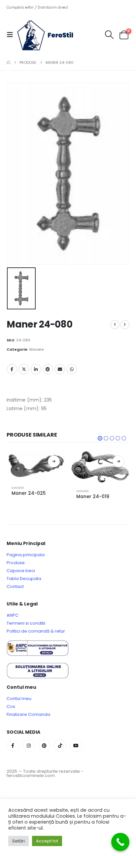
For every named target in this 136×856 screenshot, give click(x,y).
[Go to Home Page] (8, 62)
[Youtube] (76, 745)
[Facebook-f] (13, 745)
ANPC (12, 615)
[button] (12, 34)
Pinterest (48, 369)
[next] (124, 324)
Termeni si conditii (26, 623)
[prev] (114, 324)
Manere (36, 349)
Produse (16, 563)
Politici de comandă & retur (36, 631)
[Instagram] (28, 745)
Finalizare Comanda (28, 714)
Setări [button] (18, 841)
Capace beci (21, 570)
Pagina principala (26, 555)
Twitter (23, 369)
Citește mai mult (54, 461)
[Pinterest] (44, 745)
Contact (15, 586)
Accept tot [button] (47, 841)
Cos (11, 706)
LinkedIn (36, 369)
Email (59, 369)
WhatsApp (71, 369)
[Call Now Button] (120, 842)
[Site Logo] (50, 35)
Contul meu (19, 698)
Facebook (12, 369)
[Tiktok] (60, 745)
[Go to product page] (36, 464)
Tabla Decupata (24, 578)
